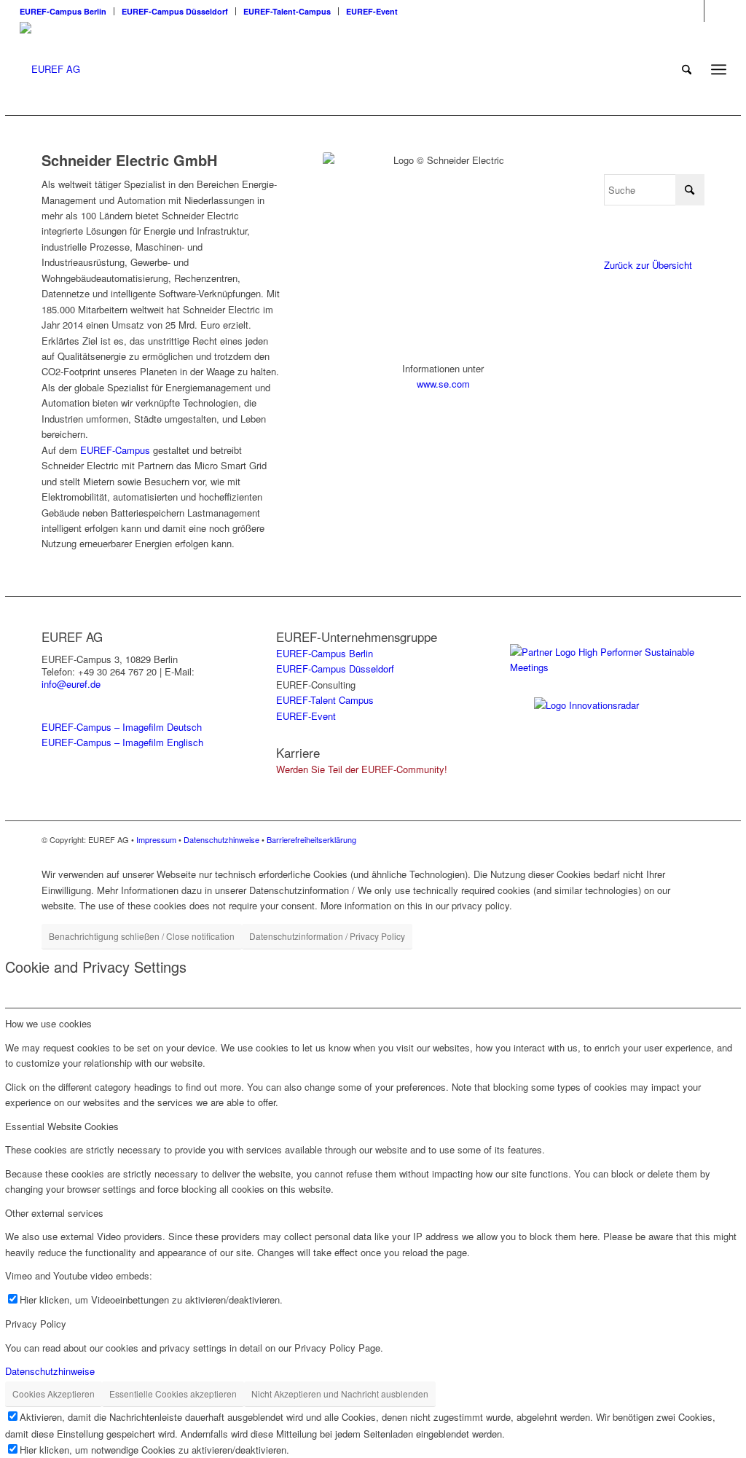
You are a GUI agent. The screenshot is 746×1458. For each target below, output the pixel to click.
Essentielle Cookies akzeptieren (173, 1393)
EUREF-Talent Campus (325, 700)
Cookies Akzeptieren (53, 1393)
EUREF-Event (372, 11)
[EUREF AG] (50, 69)
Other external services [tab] (54, 1213)
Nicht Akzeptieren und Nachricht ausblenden (339, 1393)
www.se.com (443, 384)
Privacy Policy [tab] (35, 1323)
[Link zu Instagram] (693, 11)
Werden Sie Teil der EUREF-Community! (361, 769)
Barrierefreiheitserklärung (311, 839)
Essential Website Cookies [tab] (62, 1126)
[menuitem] (67, 11)
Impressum (156, 839)
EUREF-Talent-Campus (287, 11)
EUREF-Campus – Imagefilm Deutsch (122, 727)
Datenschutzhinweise (221, 839)
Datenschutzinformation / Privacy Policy (327, 936)
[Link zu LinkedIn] (715, 11)
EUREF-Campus (115, 450)
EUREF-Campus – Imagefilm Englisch (122, 742)
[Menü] (718, 69)
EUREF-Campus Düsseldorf (175, 11)
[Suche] (686, 69)
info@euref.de (71, 684)
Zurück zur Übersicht (648, 265)
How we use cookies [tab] (48, 1023)
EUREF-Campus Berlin (63, 11)
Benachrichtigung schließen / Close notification (142, 936)
